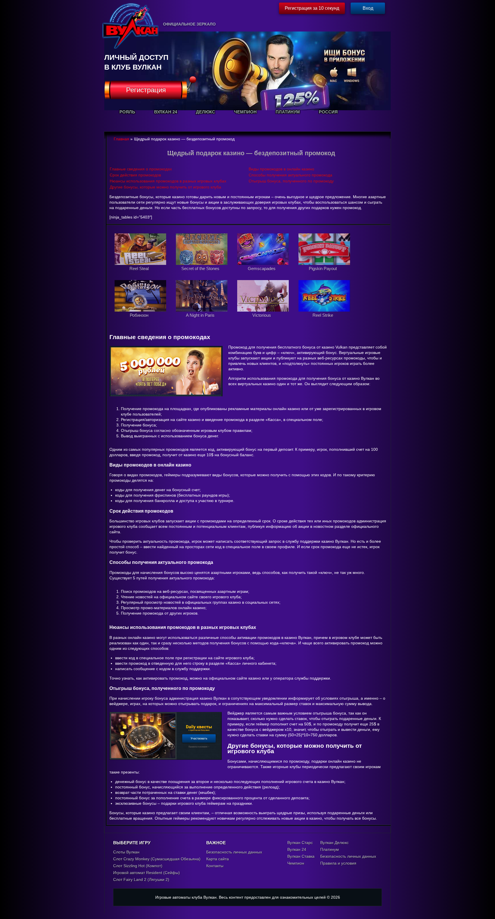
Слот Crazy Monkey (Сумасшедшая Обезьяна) (157, 859)
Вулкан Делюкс (334, 842)
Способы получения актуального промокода (290, 175)
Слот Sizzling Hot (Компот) (137, 865)
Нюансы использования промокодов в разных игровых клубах (168, 181)
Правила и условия (338, 863)
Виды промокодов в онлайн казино (281, 169)
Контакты (214, 865)
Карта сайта (217, 859)
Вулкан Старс (300, 842)
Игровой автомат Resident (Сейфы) (146, 872)
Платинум (329, 849)
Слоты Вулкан (126, 852)
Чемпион (295, 863)
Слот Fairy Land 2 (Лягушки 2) (141, 879)
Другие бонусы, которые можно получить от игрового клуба (165, 187)
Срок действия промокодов (135, 175)
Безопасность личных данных (234, 852)
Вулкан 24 (296, 849)
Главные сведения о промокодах (141, 169)
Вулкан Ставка (301, 856)
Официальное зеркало (189, 24)
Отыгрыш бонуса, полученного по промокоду (291, 181)
